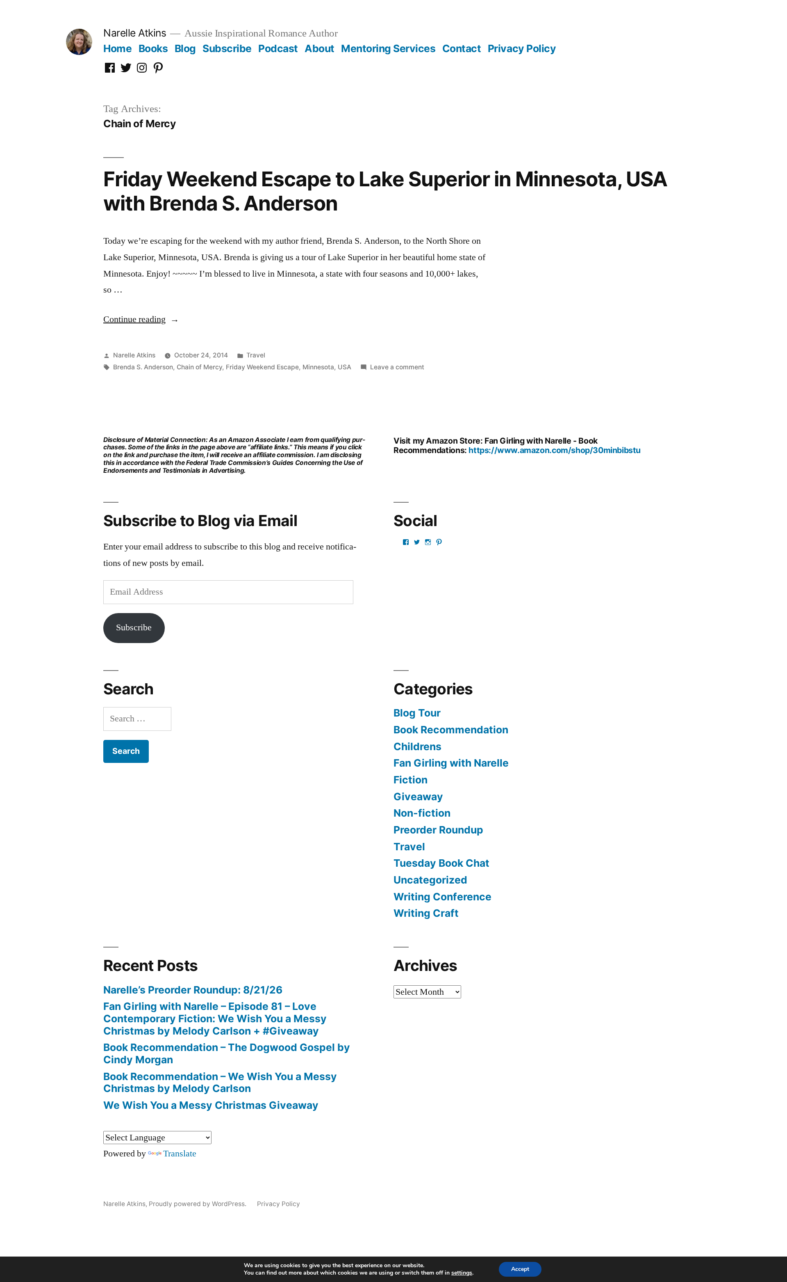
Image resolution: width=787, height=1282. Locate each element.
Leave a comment (397, 367)
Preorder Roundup (438, 830)
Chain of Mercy (199, 367)
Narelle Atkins (134, 33)
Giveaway (418, 796)
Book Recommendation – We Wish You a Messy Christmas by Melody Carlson (220, 1082)
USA (344, 367)
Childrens (417, 746)
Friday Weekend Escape (262, 367)
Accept (520, 1269)
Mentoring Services (388, 48)
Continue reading (141, 319)
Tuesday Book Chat (441, 863)
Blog (185, 48)
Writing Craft (426, 913)
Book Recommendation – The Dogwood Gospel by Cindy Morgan (226, 1053)
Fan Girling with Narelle (451, 763)
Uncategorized (430, 880)
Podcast (278, 48)
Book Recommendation (451, 729)
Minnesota (318, 367)
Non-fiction (422, 813)
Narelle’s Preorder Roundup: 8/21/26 (192, 990)
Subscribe (227, 48)
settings (461, 1273)
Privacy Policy (522, 48)
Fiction (411, 780)
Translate (179, 1153)
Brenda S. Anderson (143, 367)
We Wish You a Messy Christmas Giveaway (210, 1105)
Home (117, 48)
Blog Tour (417, 713)
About (319, 48)
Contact (461, 48)
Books (153, 48)
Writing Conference (442, 897)
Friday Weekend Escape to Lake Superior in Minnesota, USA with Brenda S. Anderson (385, 191)
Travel (255, 355)
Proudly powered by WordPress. (198, 1204)
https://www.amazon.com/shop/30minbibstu (555, 450)
